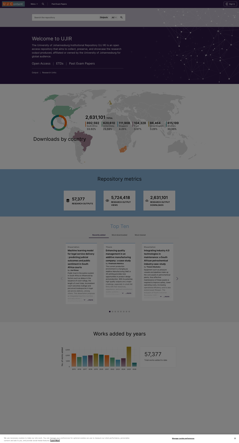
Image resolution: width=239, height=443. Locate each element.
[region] (119, 438)
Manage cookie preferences (183, 438)
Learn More (55, 440)
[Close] (235, 438)
